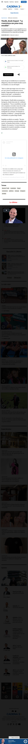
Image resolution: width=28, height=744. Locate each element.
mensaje (17, 191)
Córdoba (16, 9)
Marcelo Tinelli (19, 177)
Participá (24, 2)
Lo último (14, 202)
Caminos (11, 2)
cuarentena (13, 188)
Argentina (10, 9)
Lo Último (5, 9)
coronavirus (5, 191)
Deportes (6, 2)
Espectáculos (4, 18)
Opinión (16, 2)
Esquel (18, 188)
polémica (11, 191)
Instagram (22, 191)
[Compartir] (19, 74)
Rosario (22, 9)
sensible (4, 193)
